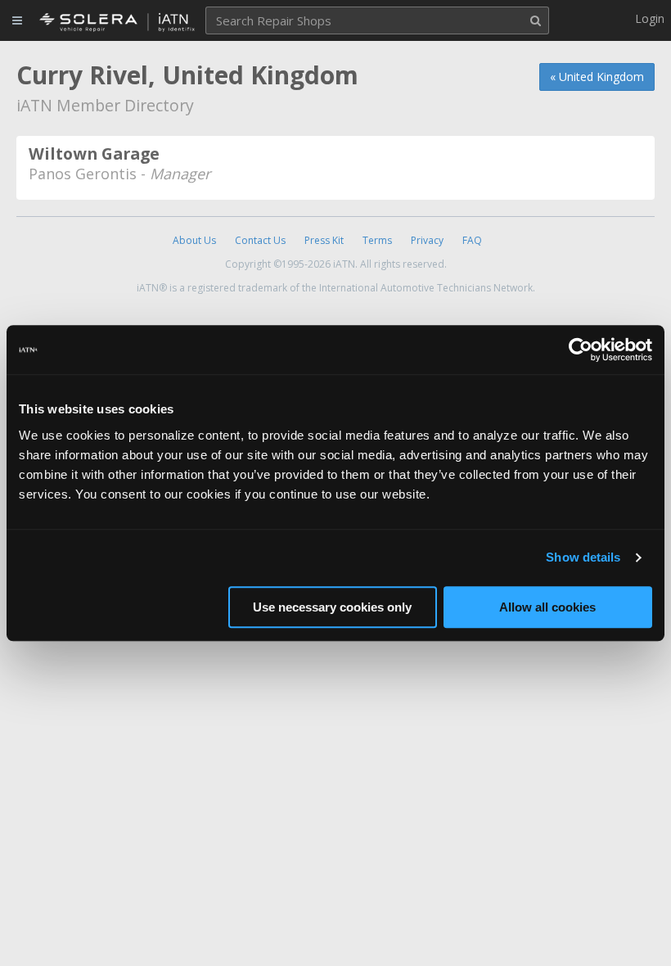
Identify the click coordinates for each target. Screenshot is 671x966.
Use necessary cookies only (332, 607)
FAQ (472, 240)
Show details (583, 557)
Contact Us (260, 240)
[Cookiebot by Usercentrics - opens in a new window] (580, 349)
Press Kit (324, 240)
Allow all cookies (547, 607)
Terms (377, 240)
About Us (194, 240)
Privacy (427, 240)
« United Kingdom (597, 76)
